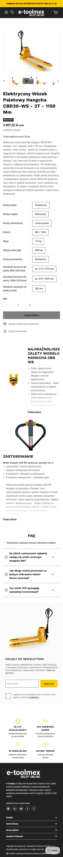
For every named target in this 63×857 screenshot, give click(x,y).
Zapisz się (49, 683)
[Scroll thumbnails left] (5, 81)
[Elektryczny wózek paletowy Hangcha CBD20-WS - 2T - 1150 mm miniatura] (14, 81)
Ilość (5, 299)
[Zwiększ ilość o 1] (30, 305)
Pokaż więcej (34, 412)
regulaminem (34, 697)
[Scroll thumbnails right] (58, 81)
